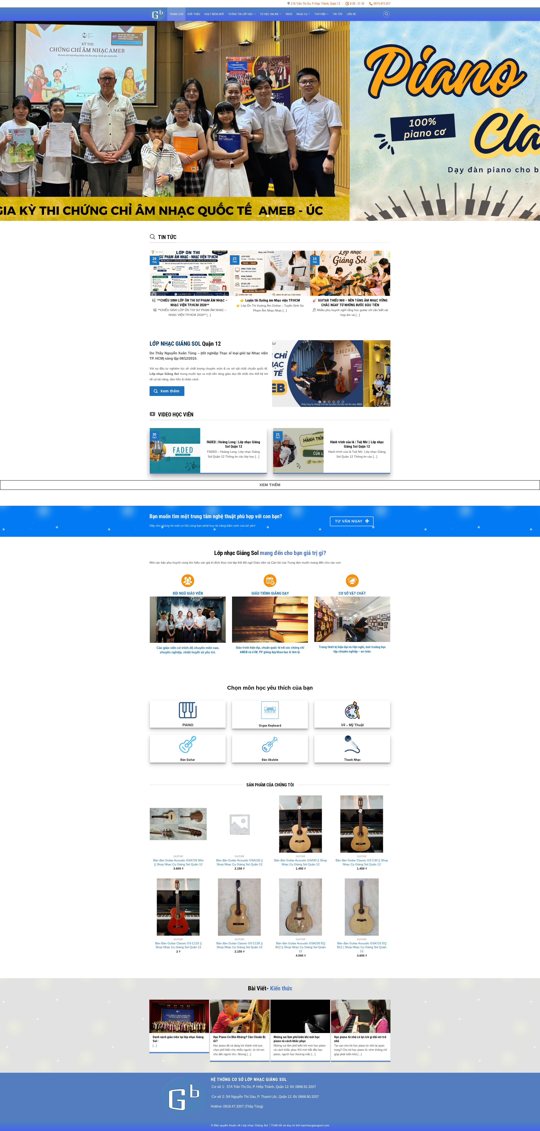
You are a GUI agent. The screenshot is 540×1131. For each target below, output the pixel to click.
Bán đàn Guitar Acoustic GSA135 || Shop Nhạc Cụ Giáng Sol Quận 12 (239, 855)
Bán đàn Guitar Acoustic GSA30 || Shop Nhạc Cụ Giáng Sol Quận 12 (300, 855)
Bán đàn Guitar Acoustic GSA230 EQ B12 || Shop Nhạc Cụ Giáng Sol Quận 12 (300, 940)
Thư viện (319, 14)
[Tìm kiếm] (386, 14)
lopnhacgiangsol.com (315, 1118)
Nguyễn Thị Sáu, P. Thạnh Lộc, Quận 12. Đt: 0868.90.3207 (274, 1090)
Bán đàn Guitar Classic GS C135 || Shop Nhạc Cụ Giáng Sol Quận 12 (239, 938)
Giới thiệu (194, 14)
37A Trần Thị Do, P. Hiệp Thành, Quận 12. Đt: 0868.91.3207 (271, 1080)
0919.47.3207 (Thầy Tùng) (243, 1099)
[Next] (524, 121)
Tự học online (269, 14)
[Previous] (16, 121)
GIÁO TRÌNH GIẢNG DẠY (270, 586)
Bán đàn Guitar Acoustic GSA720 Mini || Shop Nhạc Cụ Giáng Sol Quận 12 (178, 855)
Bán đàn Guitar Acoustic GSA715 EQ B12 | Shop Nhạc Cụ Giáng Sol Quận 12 (361, 940)
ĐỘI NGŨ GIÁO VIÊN (188, 586)
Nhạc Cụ (302, 14)
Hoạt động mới (214, 14)
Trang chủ (176, 14)
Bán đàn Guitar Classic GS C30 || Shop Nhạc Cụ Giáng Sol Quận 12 (362, 855)
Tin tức (338, 14)
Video (289, 14)
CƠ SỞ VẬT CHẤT (352, 586)
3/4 (228, 1090)
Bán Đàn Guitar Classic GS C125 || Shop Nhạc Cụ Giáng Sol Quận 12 (178, 938)
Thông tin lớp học (240, 14)
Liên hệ (351, 14)
